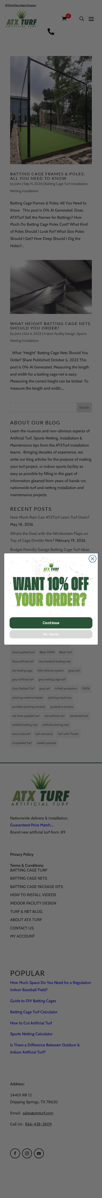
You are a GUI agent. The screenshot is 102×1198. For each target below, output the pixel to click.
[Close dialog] (92, 558)
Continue (51, 623)
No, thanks (51, 634)
